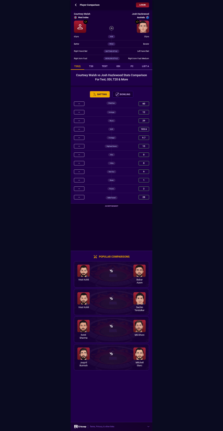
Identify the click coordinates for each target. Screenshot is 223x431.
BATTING (102, 94)
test (105, 66)
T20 (91, 66)
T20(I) (77, 66)
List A (145, 66)
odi (118, 66)
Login (142, 5)
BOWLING (125, 94)
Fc (132, 66)
